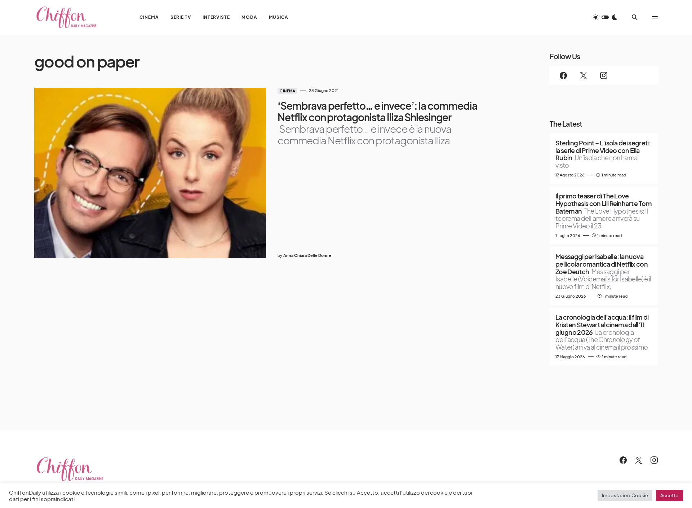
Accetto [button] (669, 495)
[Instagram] (604, 75)
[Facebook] (563, 75)
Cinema (287, 91)
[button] (605, 17)
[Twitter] (583, 75)
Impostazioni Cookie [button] (625, 495)
